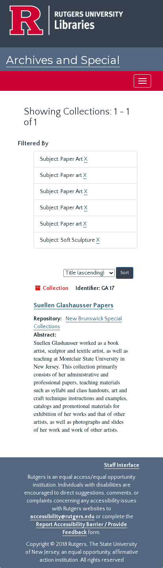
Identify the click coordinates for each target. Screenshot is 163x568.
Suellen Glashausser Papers (74, 305)
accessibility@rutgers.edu (62, 516)
